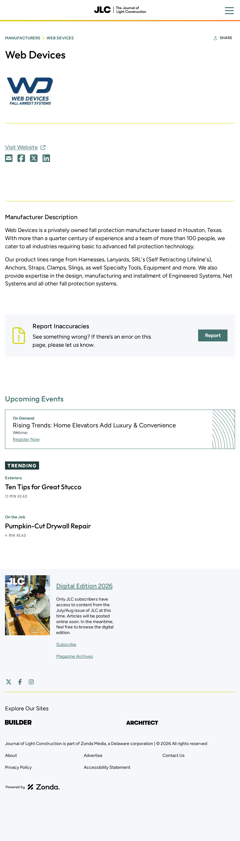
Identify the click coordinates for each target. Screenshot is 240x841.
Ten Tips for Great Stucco (43, 486)
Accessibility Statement (107, 767)
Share (226, 38)
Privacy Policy (18, 767)
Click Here (8, 158)
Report (213, 335)
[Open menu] (229, 10)
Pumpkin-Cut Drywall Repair (48, 525)
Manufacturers (22, 38)
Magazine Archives (74, 656)
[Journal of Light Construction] (120, 10)
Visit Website (21, 147)
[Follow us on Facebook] (20, 682)
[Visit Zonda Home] (33, 787)
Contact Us (173, 755)
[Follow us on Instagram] (31, 682)
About (11, 755)
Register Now (26, 439)
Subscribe (66, 644)
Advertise (93, 755)
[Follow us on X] (8, 682)
